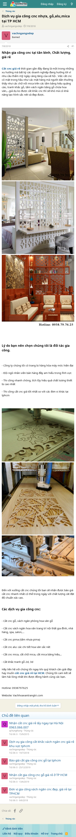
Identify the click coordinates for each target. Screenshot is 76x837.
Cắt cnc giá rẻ (11, 68)
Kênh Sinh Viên (14, 828)
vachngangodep (13, 26)
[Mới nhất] (71, 4)
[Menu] (5, 4)
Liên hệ (6, 833)
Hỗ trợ (44, 833)
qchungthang (15, 730)
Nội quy (18, 833)
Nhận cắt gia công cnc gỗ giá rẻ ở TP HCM (38, 775)
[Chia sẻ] (68, 46)
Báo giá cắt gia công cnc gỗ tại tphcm (35, 760)
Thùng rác (29, 730)
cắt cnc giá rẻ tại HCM (29, 673)
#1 (73, 46)
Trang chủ (57, 833)
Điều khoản (31, 833)
